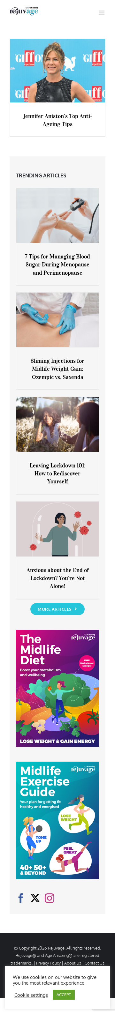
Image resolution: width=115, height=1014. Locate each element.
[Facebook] (21, 898)
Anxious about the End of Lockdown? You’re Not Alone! (58, 578)
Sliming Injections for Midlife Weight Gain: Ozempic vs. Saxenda (57, 368)
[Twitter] (35, 898)
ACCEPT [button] (64, 994)
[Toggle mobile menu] (102, 13)
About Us (72, 963)
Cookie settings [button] (31, 995)
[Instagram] (49, 898)
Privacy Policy (48, 963)
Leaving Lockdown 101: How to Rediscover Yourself (57, 473)
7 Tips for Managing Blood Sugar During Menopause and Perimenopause (57, 264)
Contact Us (94, 963)
